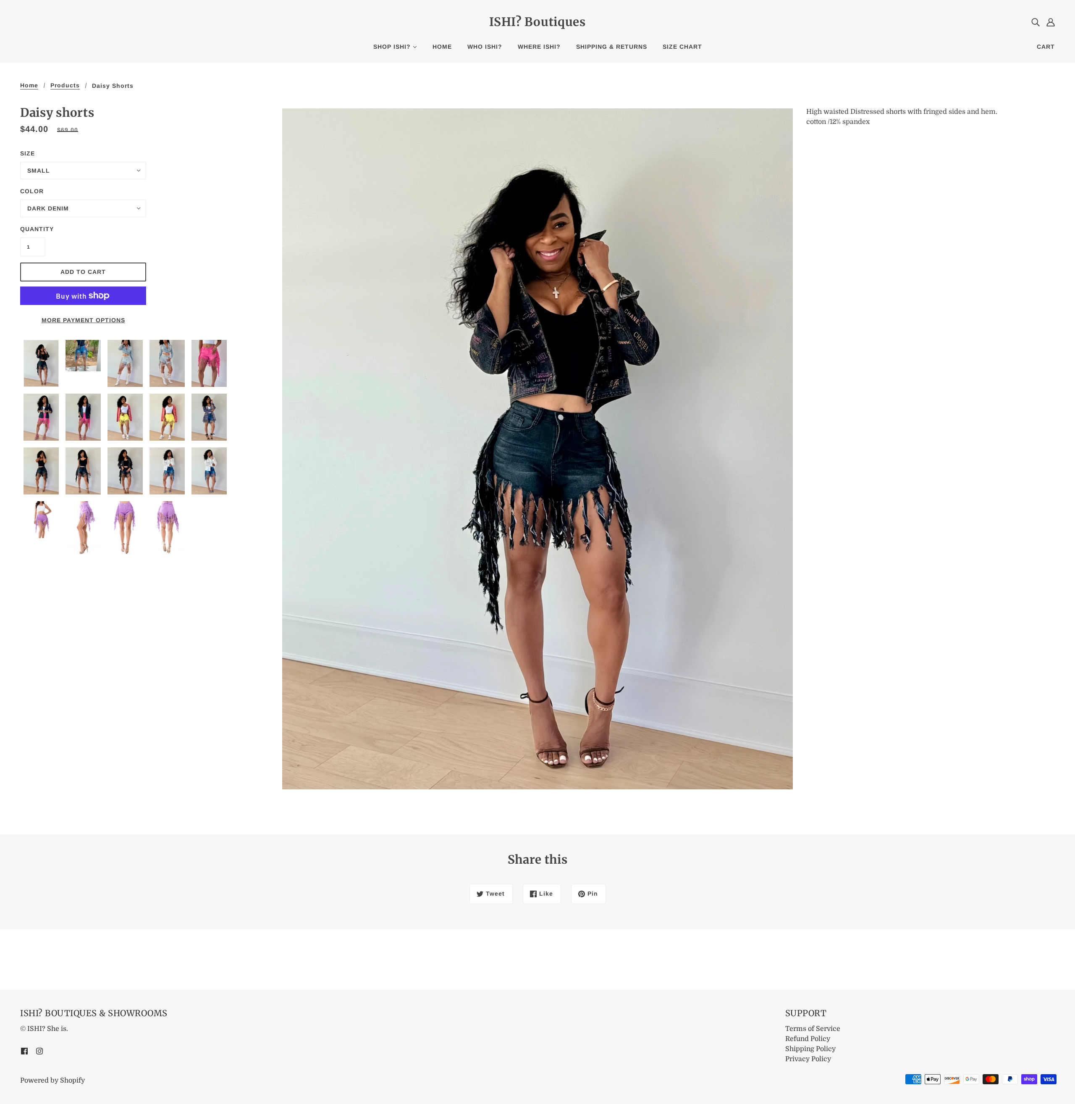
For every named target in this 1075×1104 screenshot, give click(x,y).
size (27, 153)
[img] (1035, 21)
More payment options (83, 320)
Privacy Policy (808, 1059)
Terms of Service (812, 1029)
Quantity (32, 229)
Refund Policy (807, 1039)
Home (29, 85)
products (65, 85)
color (32, 191)
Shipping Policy (810, 1049)
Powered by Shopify (52, 1080)
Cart (1046, 46)
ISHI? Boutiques (537, 21)
